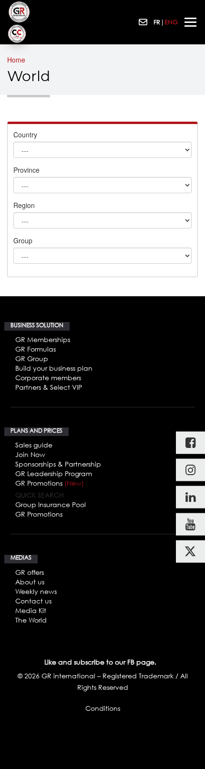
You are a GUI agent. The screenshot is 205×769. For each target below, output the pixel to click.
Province (26, 170)
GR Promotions (49, 483)
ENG (171, 22)
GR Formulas (35, 349)
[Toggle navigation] (190, 22)
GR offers (29, 572)
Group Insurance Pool (50, 504)
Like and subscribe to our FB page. (100, 662)
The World (31, 620)
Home (16, 59)
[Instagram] (190, 470)
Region (24, 205)
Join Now (30, 454)
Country (25, 134)
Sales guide (33, 445)
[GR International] (19, 11)
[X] (190, 551)
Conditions (102, 708)
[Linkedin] (190, 497)
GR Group (31, 358)
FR (157, 22)
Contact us (33, 601)
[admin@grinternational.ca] (143, 22)
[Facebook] (190, 443)
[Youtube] (190, 524)
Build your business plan (53, 368)
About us (29, 582)
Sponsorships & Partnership (58, 464)
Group (22, 240)
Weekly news (36, 591)
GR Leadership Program (53, 473)
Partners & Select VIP (48, 387)
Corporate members (48, 378)
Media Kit (30, 610)
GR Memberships (42, 339)
